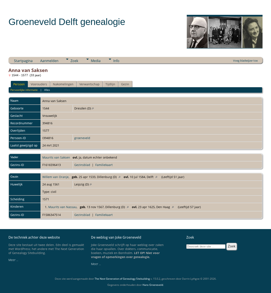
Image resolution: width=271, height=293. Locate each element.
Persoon (19, 84)
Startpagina (23, 60)
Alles (47, 90)
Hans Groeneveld (152, 285)
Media (96, 60)
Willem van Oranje (55, 177)
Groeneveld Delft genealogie (66, 22)
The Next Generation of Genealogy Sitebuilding (122, 279)
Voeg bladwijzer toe (245, 60)
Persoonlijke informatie (24, 90)
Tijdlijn (110, 84)
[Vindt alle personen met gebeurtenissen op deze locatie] (93, 108)
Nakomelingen (63, 84)
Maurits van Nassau (62, 207)
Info (116, 60)
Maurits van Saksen (56, 157)
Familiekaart (104, 165)
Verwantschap (89, 84)
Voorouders (39, 84)
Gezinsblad (82, 165)
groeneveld (82, 138)
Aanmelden (49, 60)
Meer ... (13, 260)
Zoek (74, 60)
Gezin (125, 84)
